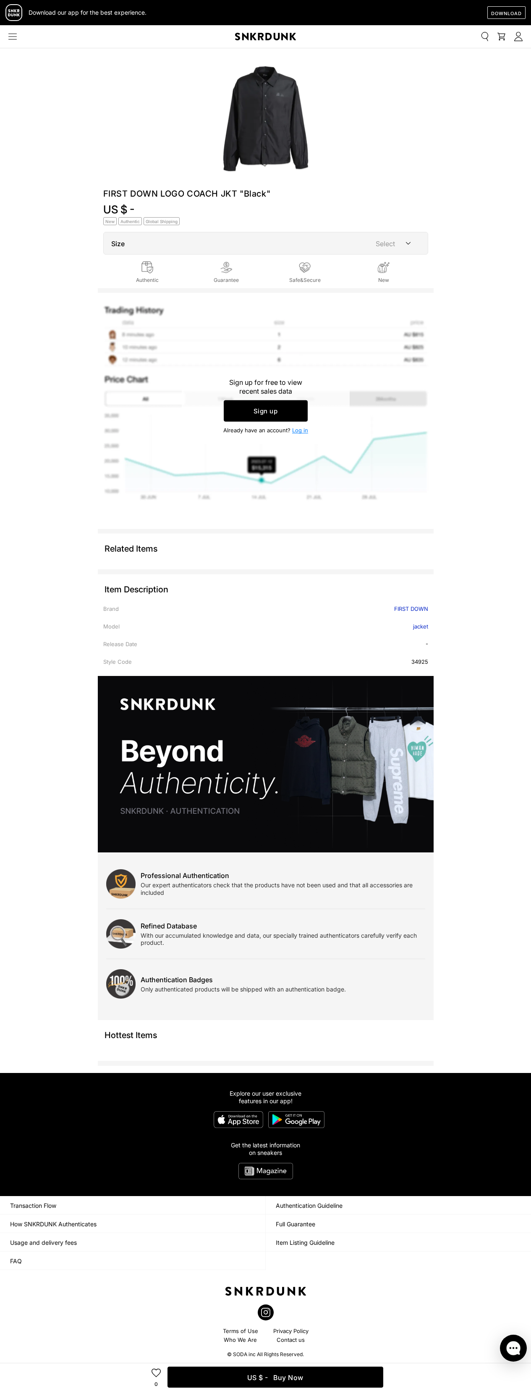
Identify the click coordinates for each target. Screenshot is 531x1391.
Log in (300, 430)
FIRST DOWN (411, 608)
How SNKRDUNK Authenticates (53, 1224)
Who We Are (240, 1339)
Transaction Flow (33, 1205)
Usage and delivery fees (43, 1242)
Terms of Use (240, 1331)
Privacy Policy (291, 1331)
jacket (420, 626)
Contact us (291, 1339)
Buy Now (275, 1377)
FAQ (16, 1261)
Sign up (266, 411)
